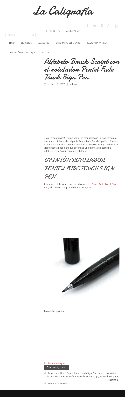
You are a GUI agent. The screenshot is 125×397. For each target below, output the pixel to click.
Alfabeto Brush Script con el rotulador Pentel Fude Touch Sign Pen (81, 69)
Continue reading (54, 363)
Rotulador (111, 373)
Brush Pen (53, 373)
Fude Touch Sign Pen (85, 373)
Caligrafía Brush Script (86, 376)
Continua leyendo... (56, 367)
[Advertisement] (81, 112)
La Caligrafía (62, 11)
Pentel (101, 373)
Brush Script (66, 373)
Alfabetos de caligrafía (62, 376)
